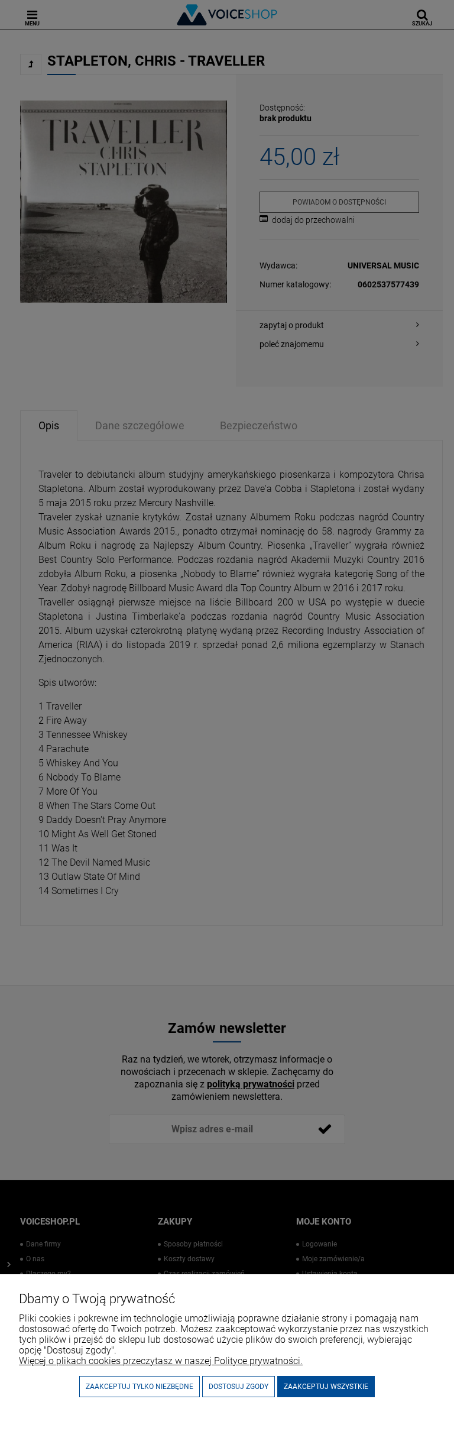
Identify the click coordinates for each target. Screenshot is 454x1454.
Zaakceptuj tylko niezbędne (139, 1386)
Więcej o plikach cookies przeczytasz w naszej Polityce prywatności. (161, 1360)
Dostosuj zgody (238, 1386)
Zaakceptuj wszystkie (326, 1386)
